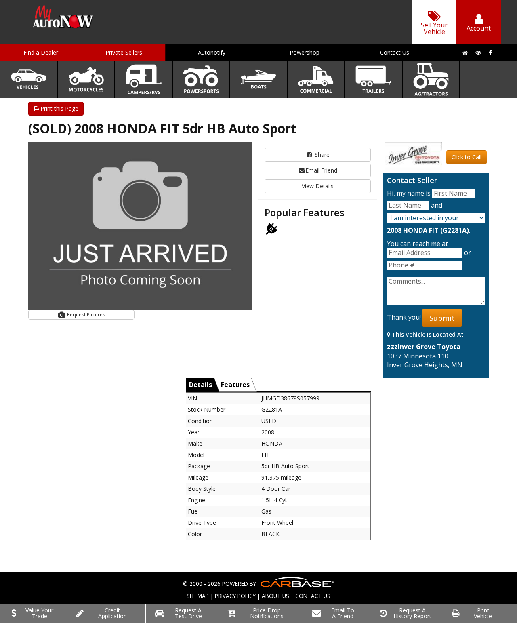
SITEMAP (198, 596)
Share (321, 154)
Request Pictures (85, 314)
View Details (318, 186)
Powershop (304, 52)
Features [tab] (235, 384)
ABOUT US (275, 596)
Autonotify (211, 52)
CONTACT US (312, 596)
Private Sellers (123, 52)
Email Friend (321, 170)
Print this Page (58, 108)
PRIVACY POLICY (235, 596)
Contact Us (394, 52)
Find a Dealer (40, 52)
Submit (442, 318)
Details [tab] (200, 384)
